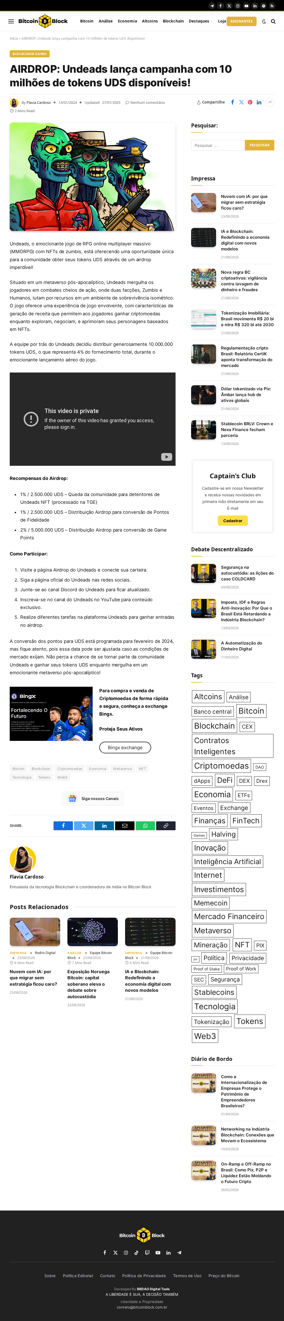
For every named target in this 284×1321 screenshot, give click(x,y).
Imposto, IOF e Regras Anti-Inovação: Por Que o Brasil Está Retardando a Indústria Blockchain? (246, 611)
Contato (107, 1275)
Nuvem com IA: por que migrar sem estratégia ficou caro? (33, 978)
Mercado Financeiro (229, 916)
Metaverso (122, 768)
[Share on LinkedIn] (259, 102)
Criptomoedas (69, 768)
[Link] (43, 21)
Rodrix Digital (45, 952)
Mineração (211, 945)
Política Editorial (78, 1275)
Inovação (210, 847)
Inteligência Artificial (227, 861)
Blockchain (173, 21)
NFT (142, 768)
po (195, 959)
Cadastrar (232, 520)
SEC (199, 980)
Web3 (62, 777)
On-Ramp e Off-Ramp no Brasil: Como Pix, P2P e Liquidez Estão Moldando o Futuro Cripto (246, 1172)
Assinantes (241, 21)
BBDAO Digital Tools (153, 1289)
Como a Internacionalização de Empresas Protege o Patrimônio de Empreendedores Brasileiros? (244, 1091)
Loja (222, 21)
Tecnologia (21, 777)
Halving (223, 834)
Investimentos (219, 889)
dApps (202, 780)
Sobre (50, 1275)
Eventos (204, 808)
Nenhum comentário (147, 102)
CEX (247, 726)
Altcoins (150, 21)
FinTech (246, 820)
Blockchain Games (29, 54)
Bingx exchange (125, 747)
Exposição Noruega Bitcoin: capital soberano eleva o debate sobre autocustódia (88, 984)
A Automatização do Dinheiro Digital (241, 645)
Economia (127, 21)
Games (199, 835)
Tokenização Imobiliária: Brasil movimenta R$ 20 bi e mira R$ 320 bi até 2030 (247, 318)
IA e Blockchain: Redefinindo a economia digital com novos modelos (148, 981)
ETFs (244, 795)
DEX (244, 780)
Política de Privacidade (144, 1275)
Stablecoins (214, 992)
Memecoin (210, 903)
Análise (106, 21)
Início (14, 38)
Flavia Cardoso (39, 102)
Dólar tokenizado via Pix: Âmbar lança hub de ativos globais (246, 394)
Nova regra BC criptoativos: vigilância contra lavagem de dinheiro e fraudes (244, 281)
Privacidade (248, 958)
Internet (208, 875)
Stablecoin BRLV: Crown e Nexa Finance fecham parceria (247, 429)
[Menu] (11, 21)
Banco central (213, 711)
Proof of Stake (207, 969)
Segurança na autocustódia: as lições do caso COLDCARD (247, 573)
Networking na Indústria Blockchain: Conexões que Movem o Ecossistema (247, 1134)
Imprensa (18, 953)
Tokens (44, 777)
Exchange (234, 807)
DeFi (224, 780)
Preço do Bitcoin (224, 1275)
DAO (259, 767)
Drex (262, 781)
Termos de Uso (187, 1275)
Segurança (225, 979)
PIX (260, 945)
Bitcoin (87, 21)
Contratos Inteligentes (214, 746)
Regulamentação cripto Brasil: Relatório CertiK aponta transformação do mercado (246, 356)
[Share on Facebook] (232, 102)
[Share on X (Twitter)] (241, 102)
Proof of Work (241, 969)
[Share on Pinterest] (250, 102)
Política (214, 958)
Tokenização (211, 1021)
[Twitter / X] (51, 714)
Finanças (209, 820)
